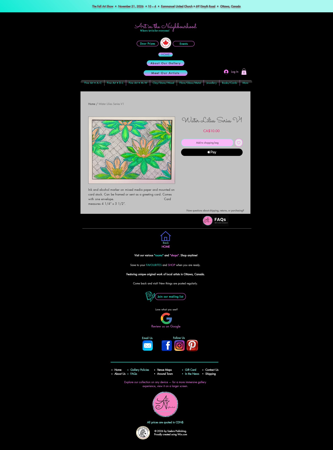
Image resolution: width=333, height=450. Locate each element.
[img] (215, 226)
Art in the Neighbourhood (165, 27)
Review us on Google (166, 326)
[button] (244, 71)
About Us (119, 374)
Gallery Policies (139, 370)
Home (91, 104)
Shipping (211, 374)
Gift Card (190, 370)
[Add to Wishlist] (239, 143)
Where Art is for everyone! (154, 30)
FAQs (135, 374)
